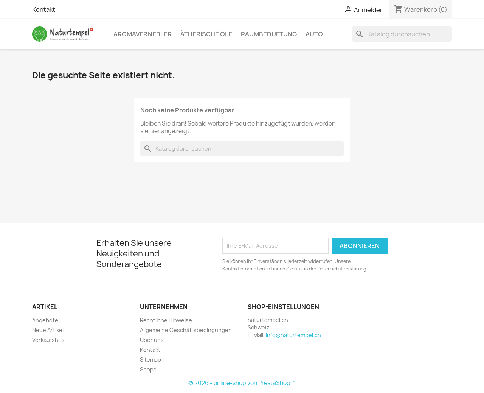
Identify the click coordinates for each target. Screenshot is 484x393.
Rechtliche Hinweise (166, 320)
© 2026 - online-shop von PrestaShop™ (242, 383)
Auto (314, 34)
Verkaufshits (48, 339)
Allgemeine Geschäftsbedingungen (186, 330)
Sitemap (150, 359)
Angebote (45, 320)
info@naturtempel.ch (293, 335)
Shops (148, 369)
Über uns (152, 339)
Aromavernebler (142, 34)
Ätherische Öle (206, 34)
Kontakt (43, 9)
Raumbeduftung (269, 34)
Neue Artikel (48, 330)
